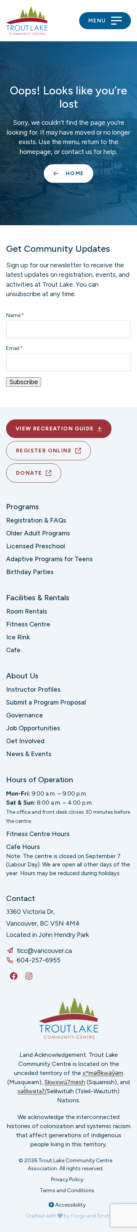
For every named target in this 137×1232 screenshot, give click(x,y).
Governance (24, 715)
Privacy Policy (67, 1179)
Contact (20, 898)
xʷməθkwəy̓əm (103, 1073)
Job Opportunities (33, 728)
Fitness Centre (28, 624)
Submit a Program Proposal (46, 702)
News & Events (28, 754)
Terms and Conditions (67, 1190)
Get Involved (25, 741)
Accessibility (70, 1205)
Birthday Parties (30, 572)
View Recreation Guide (55, 428)
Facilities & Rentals (37, 597)
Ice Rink (18, 637)
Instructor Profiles (33, 689)
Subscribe (23, 382)
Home (75, 173)
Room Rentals (26, 611)
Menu (97, 20)
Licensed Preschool (35, 546)
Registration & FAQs (36, 520)
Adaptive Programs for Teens (49, 559)
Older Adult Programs (38, 533)
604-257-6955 (39, 960)
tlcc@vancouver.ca (44, 950)
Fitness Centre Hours (38, 834)
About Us (22, 675)
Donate (29, 473)
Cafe (13, 650)
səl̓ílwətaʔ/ (32, 1091)
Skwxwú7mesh (65, 1082)
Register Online (44, 450)
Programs (22, 506)
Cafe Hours (23, 847)
